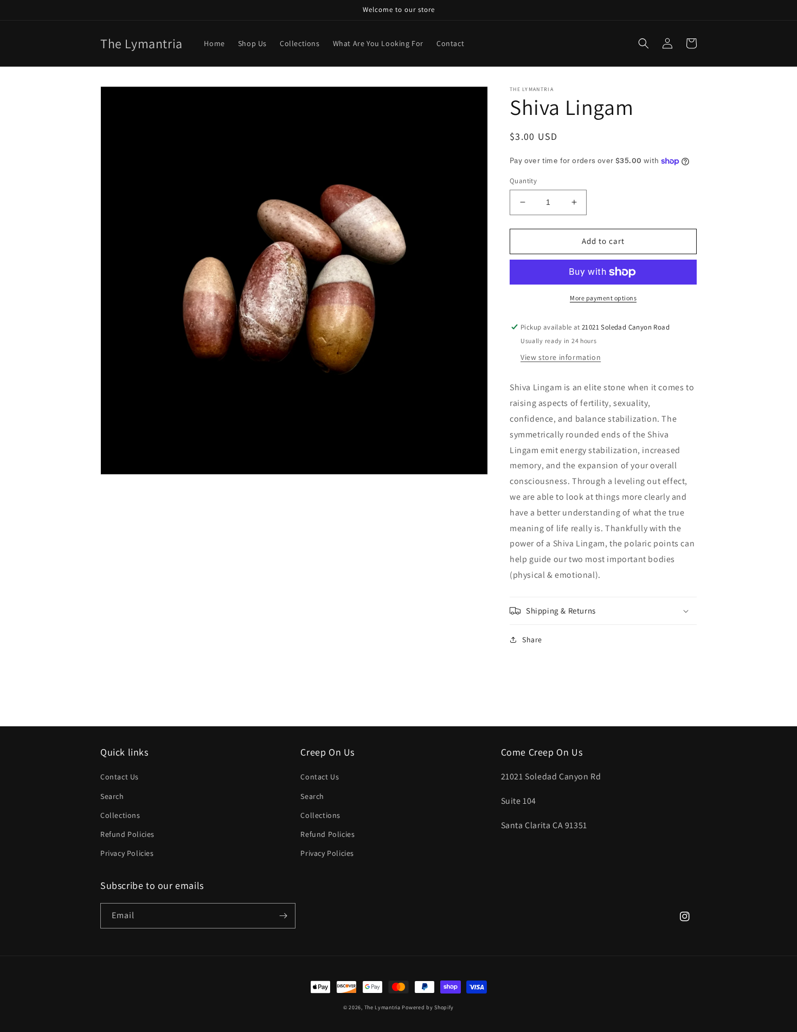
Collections (120, 815)
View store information (560, 357)
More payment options (603, 298)
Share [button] (532, 639)
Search (112, 796)
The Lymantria (383, 1007)
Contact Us (119, 777)
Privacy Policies (127, 853)
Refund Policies (127, 834)
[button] (643, 43)
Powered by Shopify (428, 1007)
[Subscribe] (283, 915)
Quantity (523, 180)
